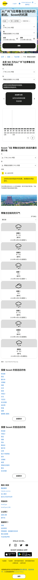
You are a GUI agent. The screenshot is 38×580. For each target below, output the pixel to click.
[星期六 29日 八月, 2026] (5, 128)
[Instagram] (15, 545)
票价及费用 (4, 534)
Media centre (5, 491)
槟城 (2, 408)
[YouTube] (27, 545)
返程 (21, 38)
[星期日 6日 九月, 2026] (28, 128)
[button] (15, 21)
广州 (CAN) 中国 (8, 27)
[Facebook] (10, 545)
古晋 (2, 451)
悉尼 (2, 377)
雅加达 (3, 445)
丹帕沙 (3, 394)
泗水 (2, 442)
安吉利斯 (4, 402)
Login (15, 3)
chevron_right (34, 98)
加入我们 (4, 494)
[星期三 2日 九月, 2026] (16, 128)
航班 (8, 57)
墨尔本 (3, 379)
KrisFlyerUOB (5, 507)
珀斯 (2, 385)
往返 (4, 21)
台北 (2, 396)
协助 (2, 525)
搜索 (19, 46)
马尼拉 (3, 399)
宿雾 (2, 411)
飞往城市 (10, 561)
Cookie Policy (19, 572)
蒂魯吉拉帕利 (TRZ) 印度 (11, 34)
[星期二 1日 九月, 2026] (13, 128)
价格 (2, 169)
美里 (2, 391)
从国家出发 (15, 563)
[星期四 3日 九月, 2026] (19, 128)
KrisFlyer (4, 504)
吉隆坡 (3, 382)
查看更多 (19, 419)
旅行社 (3, 518)
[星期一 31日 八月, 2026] (11, 128)
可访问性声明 (5, 537)
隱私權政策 (23, 569)
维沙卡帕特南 (5, 454)
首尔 (2, 457)
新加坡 (3, 374)
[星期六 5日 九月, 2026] (25, 128)
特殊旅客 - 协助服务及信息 (9, 531)
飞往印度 (16, 57)
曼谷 (2, 468)
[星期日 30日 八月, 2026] (8, 128)
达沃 (2, 388)
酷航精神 (4, 488)
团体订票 (4, 515)
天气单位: (33, 216)
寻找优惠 (19, 101)
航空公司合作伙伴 (6, 497)
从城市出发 (23, 563)
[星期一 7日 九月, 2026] (30, 128)
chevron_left (3, 98)
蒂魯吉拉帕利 (5, 465)
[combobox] (18, 72)
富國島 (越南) (5, 414)
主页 (2, 57)
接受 (19, 576)
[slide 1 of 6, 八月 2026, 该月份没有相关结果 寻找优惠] (19, 98)
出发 (4, 38)
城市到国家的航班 (29, 561)
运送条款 (4, 528)
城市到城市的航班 (19, 561)
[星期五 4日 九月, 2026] (22, 128)
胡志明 (3, 405)
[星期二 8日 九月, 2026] (33, 128)
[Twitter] (21, 545)
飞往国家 (4, 561)
